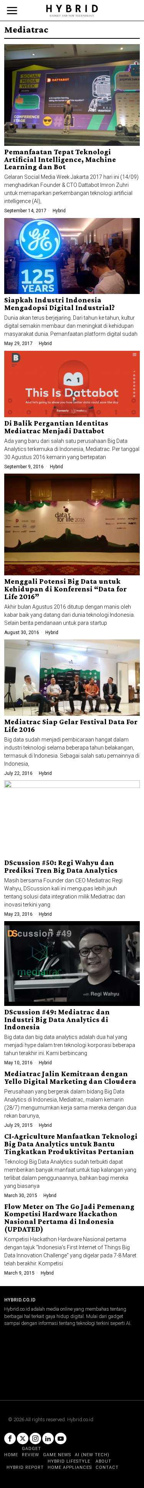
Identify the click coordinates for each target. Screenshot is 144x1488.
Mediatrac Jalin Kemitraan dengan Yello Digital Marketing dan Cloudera (70, 1077)
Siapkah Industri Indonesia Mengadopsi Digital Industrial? (59, 304)
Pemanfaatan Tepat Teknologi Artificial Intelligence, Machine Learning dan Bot (60, 159)
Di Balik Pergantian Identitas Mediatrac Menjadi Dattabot (56, 427)
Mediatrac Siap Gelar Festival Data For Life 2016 (70, 725)
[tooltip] (10, 1438)
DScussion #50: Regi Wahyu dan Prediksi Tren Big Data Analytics (61, 866)
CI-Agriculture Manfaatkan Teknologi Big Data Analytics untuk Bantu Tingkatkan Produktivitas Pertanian (70, 1144)
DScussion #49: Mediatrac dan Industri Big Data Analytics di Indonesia (57, 1019)
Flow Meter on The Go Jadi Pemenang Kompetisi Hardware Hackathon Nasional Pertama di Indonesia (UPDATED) (69, 1218)
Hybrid (59, 210)
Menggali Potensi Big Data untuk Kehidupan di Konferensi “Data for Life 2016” (65, 589)
